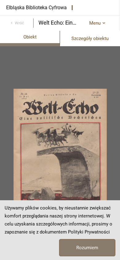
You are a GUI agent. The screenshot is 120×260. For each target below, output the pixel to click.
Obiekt (30, 37)
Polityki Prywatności (89, 232)
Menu (95, 23)
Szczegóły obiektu (90, 38)
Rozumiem (87, 247)
